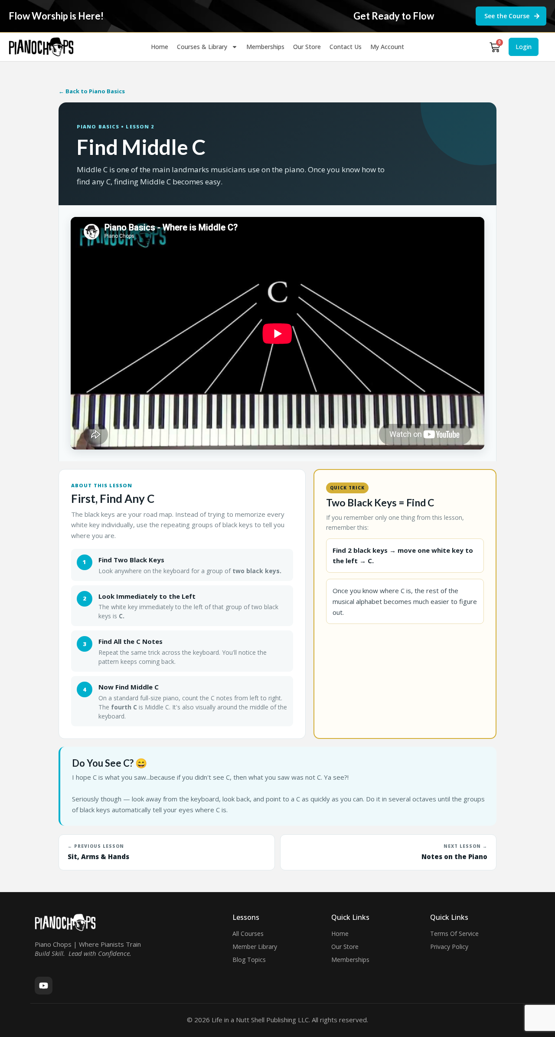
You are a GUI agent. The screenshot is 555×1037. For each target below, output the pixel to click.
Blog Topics (249, 959)
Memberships (265, 47)
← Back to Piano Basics (92, 91)
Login (524, 47)
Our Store (307, 47)
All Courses (248, 933)
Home (159, 47)
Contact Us (346, 47)
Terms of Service (454, 933)
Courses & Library (202, 47)
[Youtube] (43, 985)
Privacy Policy (449, 946)
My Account (387, 47)
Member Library (254, 946)
